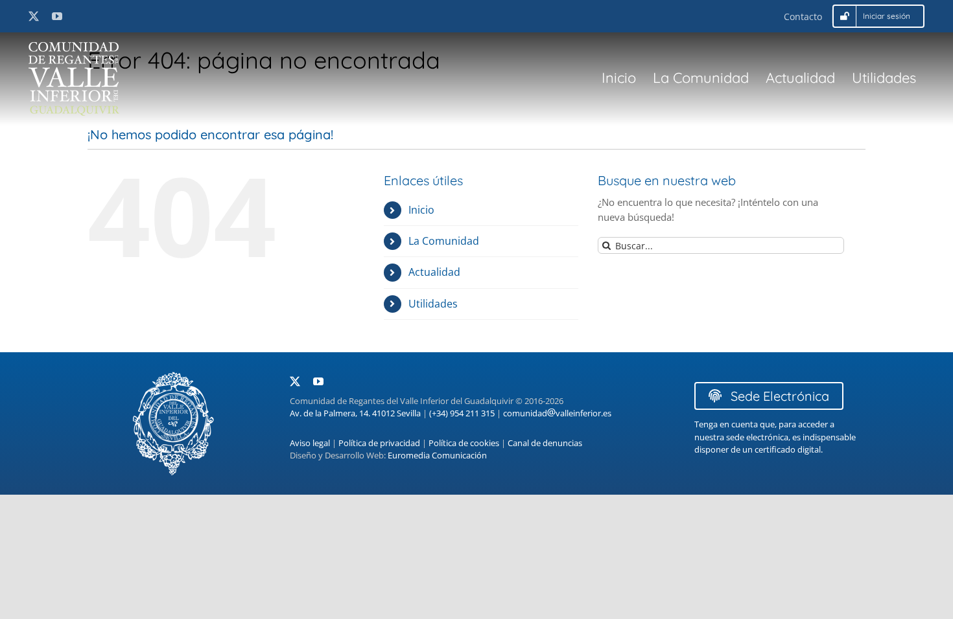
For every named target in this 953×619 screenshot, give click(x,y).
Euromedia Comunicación (437, 455)
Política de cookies (464, 443)
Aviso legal (310, 443)
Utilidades (433, 304)
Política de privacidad (379, 443)
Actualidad (434, 272)
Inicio (421, 210)
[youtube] (57, 16)
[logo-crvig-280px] (74, 46)
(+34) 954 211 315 (462, 413)
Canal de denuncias (545, 443)
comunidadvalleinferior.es (557, 413)
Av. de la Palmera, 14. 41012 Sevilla (355, 413)
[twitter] (34, 16)
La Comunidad (443, 241)
